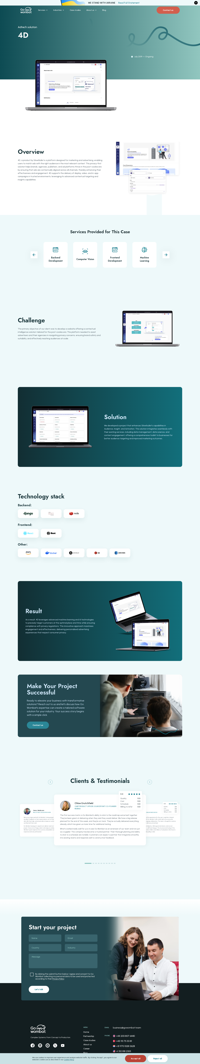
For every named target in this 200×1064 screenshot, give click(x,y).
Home (86, 1032)
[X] (55, 1045)
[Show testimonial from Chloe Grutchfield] (88, 863)
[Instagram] (48, 1045)
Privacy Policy (58, 979)
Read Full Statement (128, 2)
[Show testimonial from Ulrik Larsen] (93, 863)
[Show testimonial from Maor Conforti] (109, 863)
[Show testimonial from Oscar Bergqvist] (101, 863)
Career (86, 1048)
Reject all (157, 1058)
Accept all (135, 1058)
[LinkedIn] (40, 1045)
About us (87, 1044)
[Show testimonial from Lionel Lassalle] (99, 863)
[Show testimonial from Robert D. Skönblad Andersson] (104, 863)
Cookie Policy (69, 1059)
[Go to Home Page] (26, 10)
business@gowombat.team (127, 1027)
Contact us (168, 10)
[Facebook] (33, 1045)
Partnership (88, 1036)
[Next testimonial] (149, 782)
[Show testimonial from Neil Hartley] (112, 863)
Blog (85, 1053)
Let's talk (39, 989)
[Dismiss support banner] (196, 3)
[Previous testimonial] (50, 782)
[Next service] (165, 254)
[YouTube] (63, 1045)
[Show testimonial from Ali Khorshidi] (96, 863)
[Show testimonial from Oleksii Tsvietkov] (107, 863)
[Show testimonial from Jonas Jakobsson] (115, 863)
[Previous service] (34, 254)
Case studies (89, 1040)
